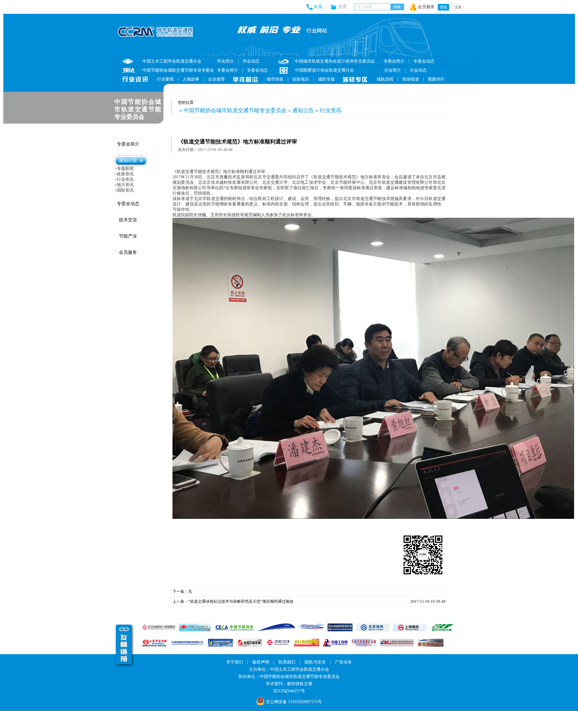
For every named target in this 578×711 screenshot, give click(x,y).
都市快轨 (275, 79)
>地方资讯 (124, 185)
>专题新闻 (124, 168)
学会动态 (251, 61)
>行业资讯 (124, 179)
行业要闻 (165, 79)
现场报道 (410, 79)
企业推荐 (216, 79)
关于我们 (234, 662)
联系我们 (286, 662)
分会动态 (418, 70)
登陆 (443, 7)
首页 (346, 7)
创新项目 (300, 79)
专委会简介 (227, 70)
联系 (318, 7)
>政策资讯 (124, 174)
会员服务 (426, 7)
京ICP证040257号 (289, 691)
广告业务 (343, 662)
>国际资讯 (124, 190)
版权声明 (260, 662)
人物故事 (190, 79)
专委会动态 (257, 70)
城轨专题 (326, 79)
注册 (457, 7)
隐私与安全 (315, 662)
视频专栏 (436, 79)
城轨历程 (385, 79)
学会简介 (225, 61)
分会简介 (392, 70)
